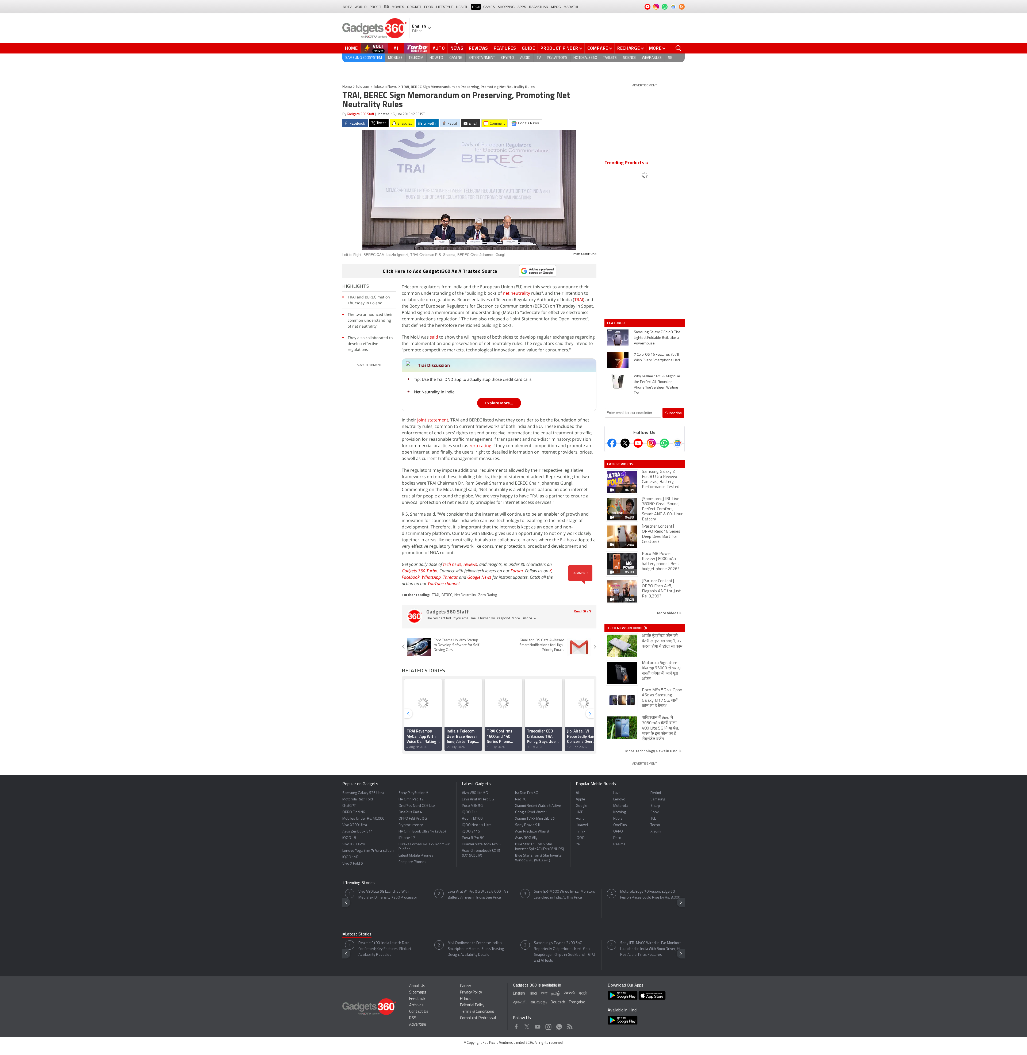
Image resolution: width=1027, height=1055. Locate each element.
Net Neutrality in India (434, 391)
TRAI (578, 299)
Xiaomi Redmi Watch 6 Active (538, 806)
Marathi (571, 7)
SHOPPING (506, 7)
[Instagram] (651, 443)
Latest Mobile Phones (415, 856)
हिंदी (386, 7)
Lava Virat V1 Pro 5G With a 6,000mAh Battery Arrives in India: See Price (478, 895)
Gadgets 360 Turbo (419, 571)
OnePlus (620, 825)
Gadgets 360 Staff (360, 114)
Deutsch (558, 1002)
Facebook (411, 577)
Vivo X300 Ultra (354, 825)
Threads (450, 577)
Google (581, 806)
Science (629, 58)
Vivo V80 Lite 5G (475, 793)
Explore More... (499, 402)
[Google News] (677, 443)
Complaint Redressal (478, 1018)
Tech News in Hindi (625, 628)
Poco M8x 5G (472, 806)
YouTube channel (443, 583)
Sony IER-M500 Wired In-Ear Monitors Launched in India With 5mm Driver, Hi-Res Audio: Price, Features (651, 949)
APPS (522, 7)
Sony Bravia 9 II (527, 825)
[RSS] (682, 7)
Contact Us (418, 1012)
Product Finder (559, 48)
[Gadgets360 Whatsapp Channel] (664, 443)
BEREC (447, 595)
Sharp (655, 806)
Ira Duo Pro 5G (526, 793)
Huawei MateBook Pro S (481, 844)
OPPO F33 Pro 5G (412, 819)
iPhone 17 (406, 838)
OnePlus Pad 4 (410, 812)
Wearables (652, 58)
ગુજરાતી (520, 1002)
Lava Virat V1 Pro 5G (478, 799)
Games (489, 7)
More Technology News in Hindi (652, 751)
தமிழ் (555, 994)
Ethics (465, 999)
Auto (439, 48)
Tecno (655, 825)
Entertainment (482, 58)
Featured (616, 322)
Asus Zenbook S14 (357, 832)
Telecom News (385, 87)
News (456, 48)
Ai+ (578, 793)
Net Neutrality (465, 595)
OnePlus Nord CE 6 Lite (416, 806)
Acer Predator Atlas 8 (532, 832)
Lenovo (619, 799)
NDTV (347, 7)
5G (670, 58)
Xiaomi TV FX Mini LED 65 (535, 819)
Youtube (537, 1025)
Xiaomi (655, 832)
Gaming (455, 58)
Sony (654, 812)
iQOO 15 (349, 838)
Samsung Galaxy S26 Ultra (363, 793)
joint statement (432, 420)
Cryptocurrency (410, 825)
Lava (616, 793)
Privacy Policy (471, 993)
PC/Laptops (557, 58)
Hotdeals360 (585, 58)
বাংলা (544, 994)
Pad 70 (520, 799)
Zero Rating (487, 595)
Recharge (628, 48)
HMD (580, 812)
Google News (479, 577)
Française (577, 1002)
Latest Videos (620, 464)
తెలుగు (569, 993)
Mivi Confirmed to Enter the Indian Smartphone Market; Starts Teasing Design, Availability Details (476, 949)
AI (396, 48)
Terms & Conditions (477, 1012)
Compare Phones (412, 862)
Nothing (619, 812)
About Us (417, 986)
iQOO (580, 838)
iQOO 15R (350, 857)
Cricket (414, 7)
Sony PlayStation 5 (413, 793)
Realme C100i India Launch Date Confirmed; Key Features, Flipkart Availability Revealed (384, 949)
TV (539, 58)
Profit (375, 7)
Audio (525, 58)
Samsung (657, 799)
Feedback (417, 999)
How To (436, 58)
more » (529, 618)
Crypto (507, 58)
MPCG (556, 7)
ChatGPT (349, 806)
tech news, (453, 564)
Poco (617, 838)
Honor (581, 819)
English (519, 994)
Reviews (478, 48)
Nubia (617, 819)
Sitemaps (417, 993)
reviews (470, 564)
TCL (653, 819)
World (361, 7)
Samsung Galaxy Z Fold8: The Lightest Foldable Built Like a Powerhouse (657, 338)
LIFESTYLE (444, 7)
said (434, 337)
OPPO (618, 832)
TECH (476, 7)
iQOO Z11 (470, 812)
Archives (416, 1005)
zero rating (480, 445)
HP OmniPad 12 (411, 799)
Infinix (580, 832)
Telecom (416, 58)
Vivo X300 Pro (353, 844)
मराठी (583, 994)
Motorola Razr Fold (357, 799)
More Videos (668, 613)
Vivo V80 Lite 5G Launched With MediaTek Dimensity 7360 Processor (387, 895)
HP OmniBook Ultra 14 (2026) (422, 832)
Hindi (533, 994)
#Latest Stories (356, 934)
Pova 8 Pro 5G (473, 838)
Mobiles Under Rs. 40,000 (363, 819)
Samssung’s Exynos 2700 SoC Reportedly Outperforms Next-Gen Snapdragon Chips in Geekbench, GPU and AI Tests (564, 952)
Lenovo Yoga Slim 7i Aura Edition (368, 851)
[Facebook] (611, 443)
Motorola (620, 806)
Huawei (582, 825)
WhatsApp (431, 577)
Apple (580, 799)
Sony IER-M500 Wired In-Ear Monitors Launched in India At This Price (564, 895)
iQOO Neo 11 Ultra (477, 825)
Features (505, 48)
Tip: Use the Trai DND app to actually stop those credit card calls (472, 379)
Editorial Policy (472, 1005)
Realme (619, 844)
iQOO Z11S (471, 832)
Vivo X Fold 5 (352, 864)
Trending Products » (626, 163)
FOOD (428, 7)
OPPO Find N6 (353, 812)
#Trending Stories (358, 883)
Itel (578, 844)
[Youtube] (638, 443)
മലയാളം (538, 1002)
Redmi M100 (472, 819)
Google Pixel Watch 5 (532, 812)
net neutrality (516, 293)
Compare (597, 48)
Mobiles (395, 58)
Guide (528, 48)
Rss (569, 1025)
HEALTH (462, 7)
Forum (517, 571)
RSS (412, 1018)
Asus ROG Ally (526, 838)
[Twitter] (625, 443)
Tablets (610, 58)
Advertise (417, 1025)
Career (465, 986)
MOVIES (398, 7)
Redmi (655, 793)
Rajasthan (538, 7)
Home (351, 48)
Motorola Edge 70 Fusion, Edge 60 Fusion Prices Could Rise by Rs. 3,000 (650, 895)
